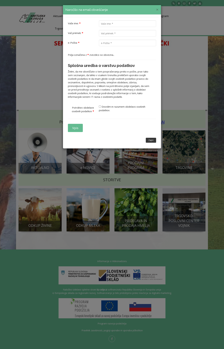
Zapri (150, 140)
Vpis (75, 128)
